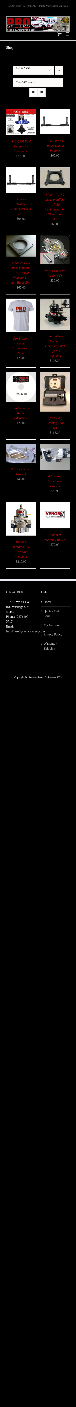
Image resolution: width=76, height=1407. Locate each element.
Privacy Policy (53, 634)
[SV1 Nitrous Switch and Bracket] (55, 446)
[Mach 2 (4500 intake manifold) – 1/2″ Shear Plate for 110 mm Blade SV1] (21, 237)
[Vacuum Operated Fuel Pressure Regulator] (21, 504)
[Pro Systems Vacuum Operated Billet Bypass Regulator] (55, 301)
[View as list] (41, 92)
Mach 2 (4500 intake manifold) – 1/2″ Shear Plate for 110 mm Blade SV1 (21, 272)
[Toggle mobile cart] (60, 34)
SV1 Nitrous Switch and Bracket (55, 481)
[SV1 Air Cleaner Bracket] (21, 446)
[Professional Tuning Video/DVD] (21, 374)
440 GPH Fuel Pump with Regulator (21, 146)
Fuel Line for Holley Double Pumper (55, 145)
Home (47, 602)
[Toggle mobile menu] (68, 34)
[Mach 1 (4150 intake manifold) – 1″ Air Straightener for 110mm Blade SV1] (55, 170)
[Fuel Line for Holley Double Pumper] (55, 111)
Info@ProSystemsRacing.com (53, 5)
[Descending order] (59, 70)
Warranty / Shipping (50, 646)
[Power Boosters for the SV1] (55, 237)
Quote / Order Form (52, 613)
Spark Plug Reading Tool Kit (55, 423)
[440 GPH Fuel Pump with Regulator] (21, 111)
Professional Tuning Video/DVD (21, 413)
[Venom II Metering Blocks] (55, 504)
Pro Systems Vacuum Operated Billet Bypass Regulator (55, 346)
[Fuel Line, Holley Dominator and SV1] (21, 170)
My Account (52, 625)
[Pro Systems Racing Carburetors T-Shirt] (21, 301)
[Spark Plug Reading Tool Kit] (55, 374)
